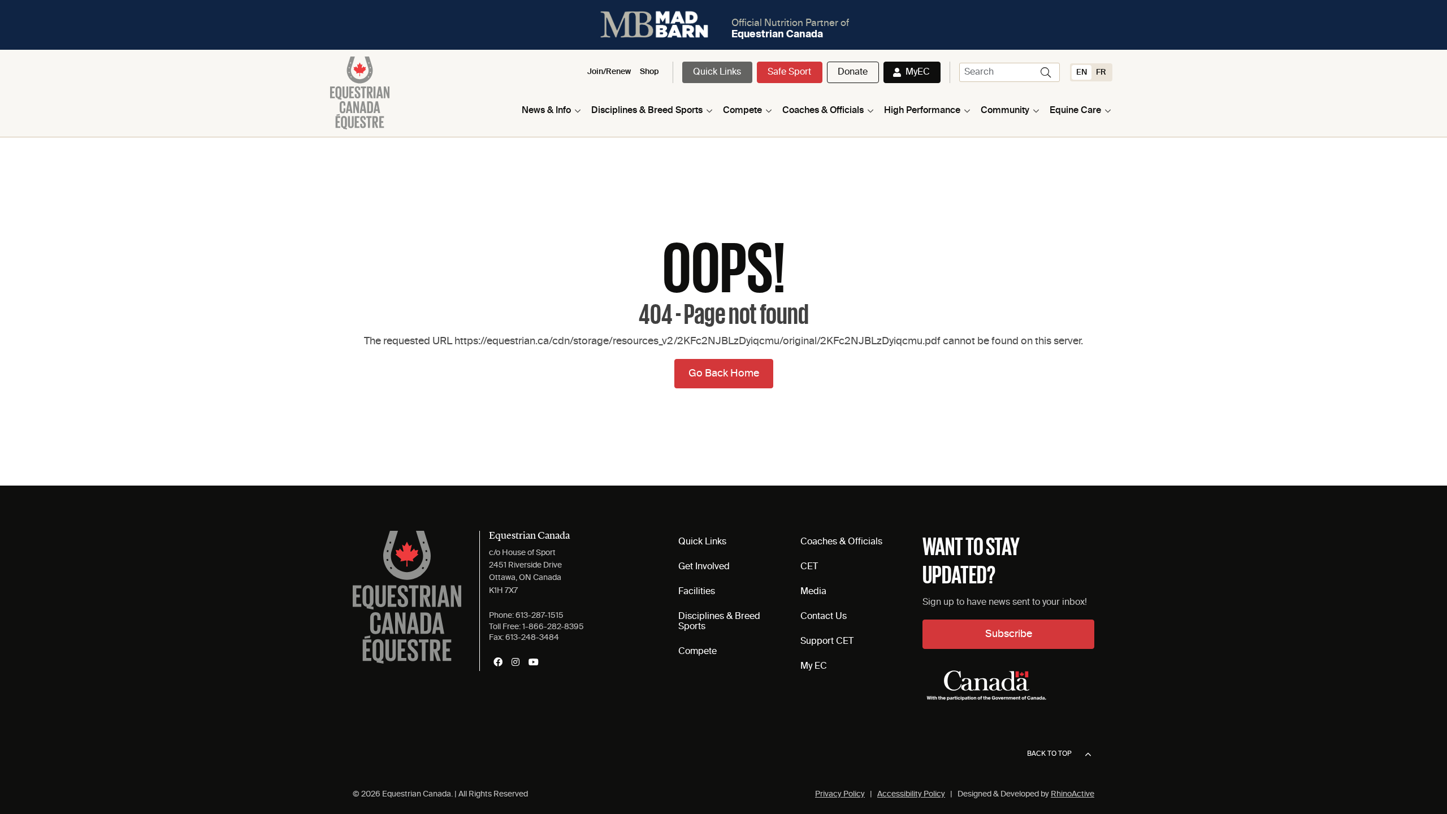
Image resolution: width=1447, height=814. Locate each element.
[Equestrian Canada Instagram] (515, 662)
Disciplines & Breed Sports (647, 110)
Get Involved (704, 566)
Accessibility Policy (911, 794)
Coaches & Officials (823, 110)
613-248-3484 (532, 638)
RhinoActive (1072, 794)
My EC (813, 666)
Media (813, 591)
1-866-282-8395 (553, 627)
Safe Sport (789, 72)
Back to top (1049, 754)
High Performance (922, 110)
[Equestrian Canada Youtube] (533, 662)
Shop (649, 72)
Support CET (827, 641)
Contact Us (823, 616)
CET (809, 566)
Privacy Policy (840, 794)
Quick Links (717, 72)
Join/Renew (609, 72)
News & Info (546, 110)
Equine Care (1075, 110)
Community (1005, 110)
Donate (853, 72)
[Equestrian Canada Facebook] (498, 662)
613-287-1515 (539, 616)
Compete (742, 110)
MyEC (918, 72)
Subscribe (1008, 634)
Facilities (696, 591)
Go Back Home (723, 374)
